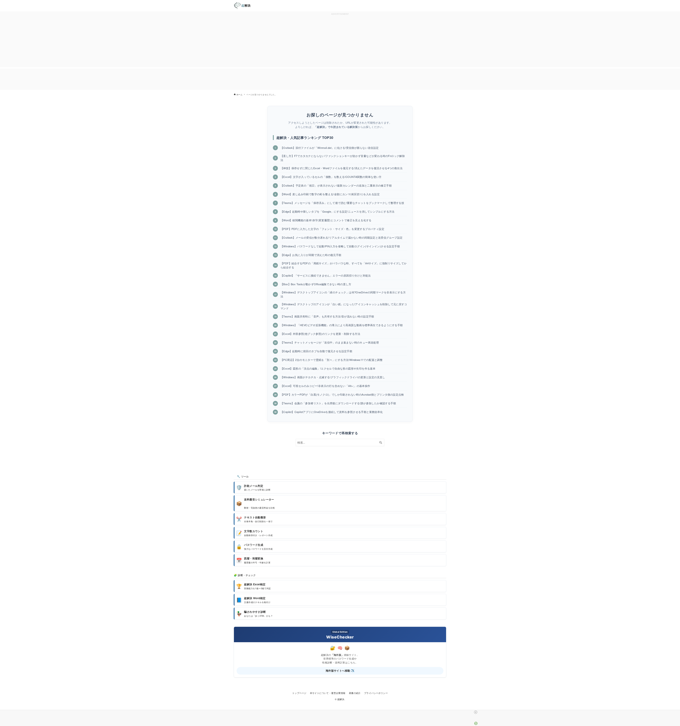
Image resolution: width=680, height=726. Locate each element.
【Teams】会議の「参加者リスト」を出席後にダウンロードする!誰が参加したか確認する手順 (338, 403)
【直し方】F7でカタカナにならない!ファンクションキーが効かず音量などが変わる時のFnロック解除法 (342, 158)
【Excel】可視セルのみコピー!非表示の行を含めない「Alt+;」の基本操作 (325, 386)
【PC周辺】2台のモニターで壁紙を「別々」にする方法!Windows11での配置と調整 (331, 360)
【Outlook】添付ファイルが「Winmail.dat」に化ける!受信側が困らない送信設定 (329, 148)
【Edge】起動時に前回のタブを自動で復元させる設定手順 (316, 351)
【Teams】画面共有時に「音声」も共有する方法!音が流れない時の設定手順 (327, 316)
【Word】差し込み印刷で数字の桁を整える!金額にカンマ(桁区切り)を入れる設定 (330, 194)
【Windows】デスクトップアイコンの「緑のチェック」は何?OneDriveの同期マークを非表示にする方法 (343, 294)
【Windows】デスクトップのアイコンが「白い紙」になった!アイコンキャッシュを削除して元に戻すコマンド (343, 306)
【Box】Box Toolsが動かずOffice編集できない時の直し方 (315, 284)
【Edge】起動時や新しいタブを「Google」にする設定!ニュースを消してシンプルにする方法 (337, 211)
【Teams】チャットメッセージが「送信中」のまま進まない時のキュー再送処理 (329, 342)
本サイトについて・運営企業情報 (327, 693)
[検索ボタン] (380, 442)
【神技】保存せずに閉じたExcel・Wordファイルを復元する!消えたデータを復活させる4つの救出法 (341, 168)
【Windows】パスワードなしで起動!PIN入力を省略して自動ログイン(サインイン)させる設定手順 (340, 246)
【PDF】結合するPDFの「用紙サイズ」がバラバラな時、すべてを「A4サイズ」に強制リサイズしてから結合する (343, 265)
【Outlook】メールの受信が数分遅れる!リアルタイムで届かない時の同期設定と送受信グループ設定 (341, 237)
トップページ (299, 693)
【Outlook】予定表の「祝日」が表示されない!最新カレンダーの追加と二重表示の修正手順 (336, 185)
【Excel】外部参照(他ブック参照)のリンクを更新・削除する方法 (320, 334)
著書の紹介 (355, 693)
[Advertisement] (340, 41)
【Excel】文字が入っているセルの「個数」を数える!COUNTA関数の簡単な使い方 (331, 177)
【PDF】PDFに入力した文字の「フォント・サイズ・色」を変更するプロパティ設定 (332, 229)
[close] (475, 712)
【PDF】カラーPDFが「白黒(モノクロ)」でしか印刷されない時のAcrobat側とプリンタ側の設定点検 (342, 394)
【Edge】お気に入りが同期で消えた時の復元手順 (310, 255)
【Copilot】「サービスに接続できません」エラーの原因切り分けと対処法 (325, 275)
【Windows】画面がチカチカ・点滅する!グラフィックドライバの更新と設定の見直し (332, 377)
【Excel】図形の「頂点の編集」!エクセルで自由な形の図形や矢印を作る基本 (327, 368)
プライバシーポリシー (376, 693)
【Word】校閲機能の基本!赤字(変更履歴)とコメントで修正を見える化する (326, 220)
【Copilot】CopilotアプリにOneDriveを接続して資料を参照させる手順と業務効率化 (331, 412)
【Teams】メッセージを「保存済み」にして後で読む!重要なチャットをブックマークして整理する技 (342, 203)
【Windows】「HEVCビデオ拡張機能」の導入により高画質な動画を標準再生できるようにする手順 (341, 325)
